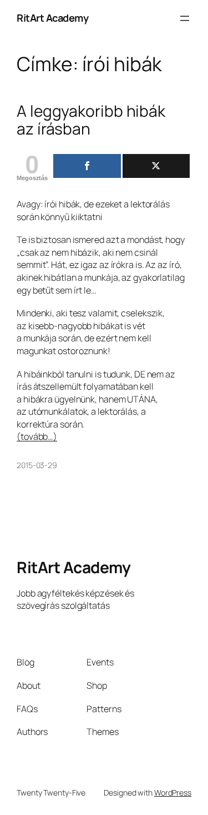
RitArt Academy (52, 17)
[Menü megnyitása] (184, 18)
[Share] (86, 166)
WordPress (172, 792)
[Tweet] (156, 166)
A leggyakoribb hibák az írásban (91, 119)
